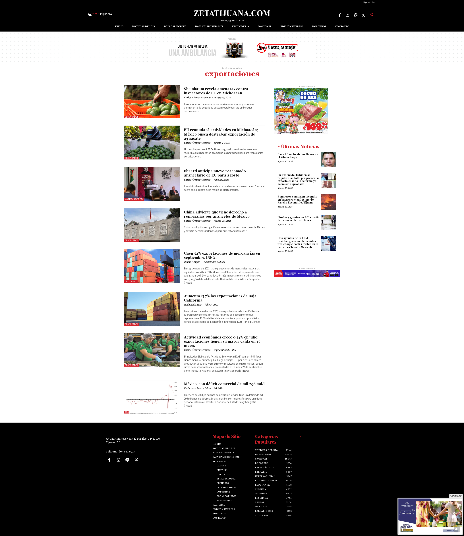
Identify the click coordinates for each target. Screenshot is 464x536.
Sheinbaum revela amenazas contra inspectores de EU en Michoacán (216, 90)
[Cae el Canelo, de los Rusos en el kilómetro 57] (328, 159)
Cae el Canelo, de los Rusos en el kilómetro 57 (297, 155)
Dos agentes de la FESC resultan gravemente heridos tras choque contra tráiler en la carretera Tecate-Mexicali (297, 242)
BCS (127, 412)
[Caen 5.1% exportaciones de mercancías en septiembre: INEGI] (152, 266)
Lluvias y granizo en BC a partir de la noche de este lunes (298, 218)
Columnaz (131, 281)
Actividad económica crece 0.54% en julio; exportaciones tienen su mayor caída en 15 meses (222, 341)
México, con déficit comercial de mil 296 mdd (224, 383)
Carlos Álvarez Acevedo (197, 97)
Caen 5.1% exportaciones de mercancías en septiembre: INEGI (222, 255)
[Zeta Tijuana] (232, 13)
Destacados (131, 117)
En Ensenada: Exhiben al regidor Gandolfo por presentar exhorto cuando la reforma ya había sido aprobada (298, 179)
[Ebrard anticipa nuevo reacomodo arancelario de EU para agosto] (152, 184)
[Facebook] (340, 15)
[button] (372, 14)
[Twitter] (364, 15)
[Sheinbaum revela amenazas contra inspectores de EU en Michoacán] (152, 102)
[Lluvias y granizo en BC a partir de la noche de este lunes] (328, 222)
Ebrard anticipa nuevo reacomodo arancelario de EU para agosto (215, 172)
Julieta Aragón (192, 261)
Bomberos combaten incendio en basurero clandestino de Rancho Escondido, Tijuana (297, 199)
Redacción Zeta (192, 304)
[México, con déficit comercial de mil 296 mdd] (152, 397)
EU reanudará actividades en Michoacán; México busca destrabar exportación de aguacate (221, 133)
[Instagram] (348, 15)
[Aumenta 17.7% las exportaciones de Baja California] (152, 309)
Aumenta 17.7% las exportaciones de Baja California (220, 297)
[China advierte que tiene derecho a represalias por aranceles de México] (152, 225)
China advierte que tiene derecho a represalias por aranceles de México (217, 214)
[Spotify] (356, 15)
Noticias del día (134, 199)
